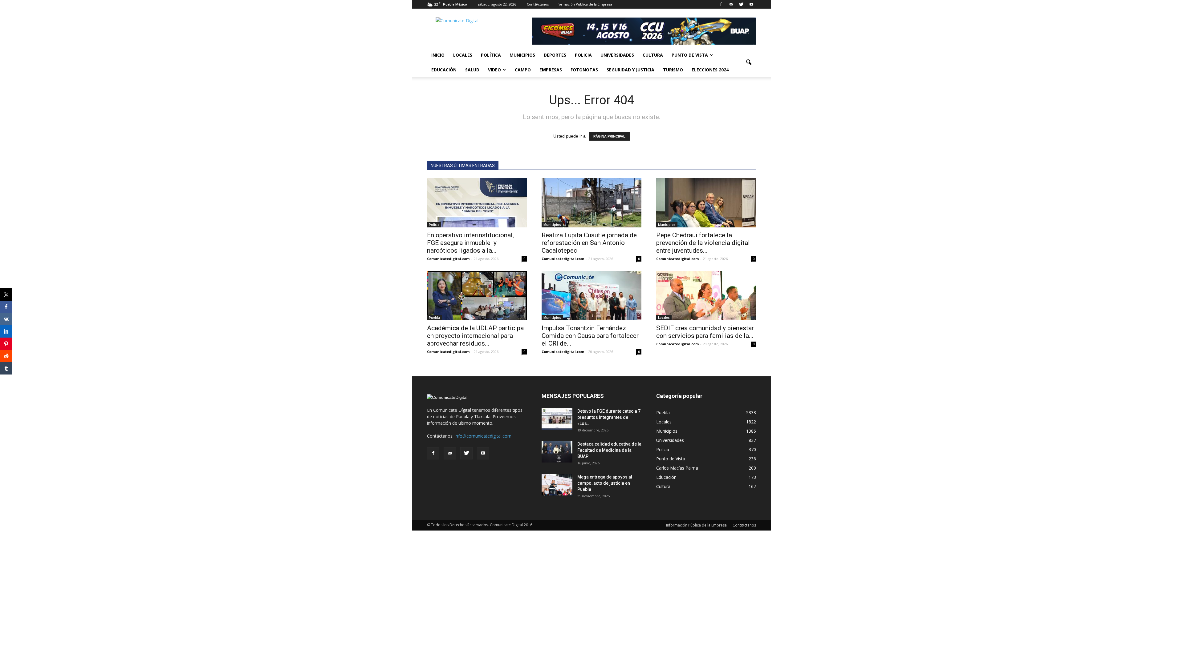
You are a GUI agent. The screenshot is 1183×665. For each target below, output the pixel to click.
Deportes (555, 55)
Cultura (653, 55)
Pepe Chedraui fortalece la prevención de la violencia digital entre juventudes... (703, 242)
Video (494, 70)
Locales (462, 55)
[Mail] (731, 4)
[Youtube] (751, 4)
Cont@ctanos (538, 4)
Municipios (522, 55)
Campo (523, 70)
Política (491, 55)
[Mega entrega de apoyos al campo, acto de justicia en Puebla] (557, 484)
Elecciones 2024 (710, 70)
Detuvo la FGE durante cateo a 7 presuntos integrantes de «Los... (608, 417)
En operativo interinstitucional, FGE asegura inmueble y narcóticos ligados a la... (470, 242)
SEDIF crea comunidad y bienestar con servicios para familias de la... (705, 331)
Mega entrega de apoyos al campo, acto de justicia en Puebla (604, 483)
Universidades (617, 55)
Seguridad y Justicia (630, 70)
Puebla (434, 317)
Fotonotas (584, 70)
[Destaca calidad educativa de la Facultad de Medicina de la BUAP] (557, 452)
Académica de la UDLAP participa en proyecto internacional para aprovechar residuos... (475, 335)
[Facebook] (721, 4)
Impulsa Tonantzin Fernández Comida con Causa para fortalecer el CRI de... (590, 335)
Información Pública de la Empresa (583, 4)
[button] (748, 62)
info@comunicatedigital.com (483, 436)
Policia (583, 55)
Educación (444, 70)
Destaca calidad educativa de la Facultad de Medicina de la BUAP (609, 450)
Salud (472, 70)
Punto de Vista (690, 55)
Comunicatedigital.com (448, 258)
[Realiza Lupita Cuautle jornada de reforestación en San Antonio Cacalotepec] (591, 202)
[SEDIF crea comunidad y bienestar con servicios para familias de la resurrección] (706, 295)
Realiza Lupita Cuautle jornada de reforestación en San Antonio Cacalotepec (589, 242)
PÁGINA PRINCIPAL (609, 136)
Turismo (673, 70)
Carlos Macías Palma (677, 468)
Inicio (438, 55)
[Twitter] (741, 4)
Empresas (550, 70)
